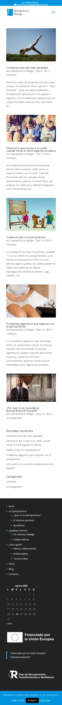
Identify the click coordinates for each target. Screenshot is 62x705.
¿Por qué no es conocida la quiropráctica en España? (22, 409)
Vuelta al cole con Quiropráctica (25, 237)
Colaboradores (21, 539)
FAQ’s (12, 563)
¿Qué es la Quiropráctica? (27, 515)
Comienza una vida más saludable (27, 67)
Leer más (44, 700)
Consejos (11, 74)
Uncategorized (14, 417)
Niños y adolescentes (24, 548)
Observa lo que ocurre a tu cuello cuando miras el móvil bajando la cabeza (31, 149)
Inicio (11, 506)
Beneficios (19, 525)
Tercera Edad (20, 558)
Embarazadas (20, 553)
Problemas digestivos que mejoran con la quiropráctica (30, 325)
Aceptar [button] (32, 700)
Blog (11, 568)
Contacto (14, 574)
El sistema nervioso (23, 520)
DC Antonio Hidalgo (24, 534)
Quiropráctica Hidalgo (22, 70)
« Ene (9, 623)
